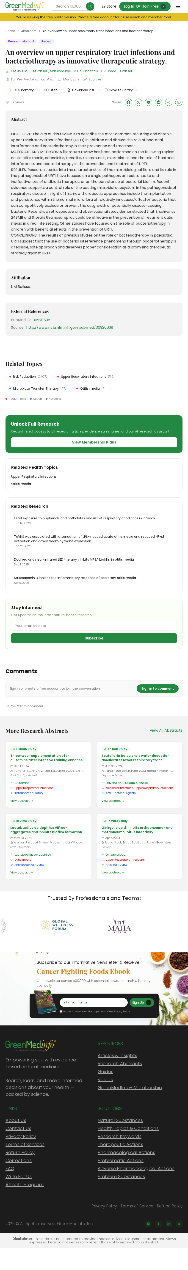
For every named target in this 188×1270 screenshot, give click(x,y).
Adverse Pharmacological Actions (136, 1168)
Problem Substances (121, 1176)
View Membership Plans (94, 442)
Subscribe (94, 638)
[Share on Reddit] (158, 102)
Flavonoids (113, 783)
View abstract (20, 801)
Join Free (150, 6)
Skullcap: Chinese (135, 783)
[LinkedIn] (168, 1223)
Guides (105, 1071)
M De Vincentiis (86, 71)
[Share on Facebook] (128, 102)
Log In (129, 6)
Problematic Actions (121, 1160)
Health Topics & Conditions (128, 1128)
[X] (179, 1223)
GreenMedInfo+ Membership (130, 1087)
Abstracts (28, 31)
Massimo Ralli (60, 71)
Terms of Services (25, 1144)
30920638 (41, 320)
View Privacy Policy (118, 1011)
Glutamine (21, 783)
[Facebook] (158, 1223)
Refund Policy (169, 1206)
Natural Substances (120, 1120)
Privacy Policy (21, 1136)
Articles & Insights (117, 1055)
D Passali (126, 71)
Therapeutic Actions (120, 1144)
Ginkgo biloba (115, 855)
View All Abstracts (166, 730)
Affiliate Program (25, 1184)
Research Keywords (119, 1136)
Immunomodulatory (28, 793)
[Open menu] (177, 6)
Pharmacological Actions (126, 1152)
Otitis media (22, 860)
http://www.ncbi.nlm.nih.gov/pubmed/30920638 (69, 327)
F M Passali (39, 71)
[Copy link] (168, 102)
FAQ (10, 1168)
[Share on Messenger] (148, 102)
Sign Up (138, 1002)
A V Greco (108, 71)
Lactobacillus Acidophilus (32, 855)
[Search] (90, 6)
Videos (105, 1079)
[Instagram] (148, 1223)
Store (111, 6)
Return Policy (20, 1152)
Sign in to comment (157, 688)
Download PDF (83, 90)
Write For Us (19, 1176)
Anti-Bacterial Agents (121, 793)
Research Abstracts (120, 1063)
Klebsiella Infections (119, 788)
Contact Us (18, 1128)
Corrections (19, 1160)
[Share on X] (138, 102)
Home (10, 31)
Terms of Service (136, 1206)
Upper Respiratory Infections (33, 788)
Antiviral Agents (116, 865)
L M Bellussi (19, 71)
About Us (16, 1120)
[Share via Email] (178, 102)
